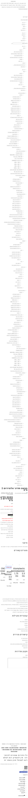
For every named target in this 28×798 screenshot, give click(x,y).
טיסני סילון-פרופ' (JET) (15, 113)
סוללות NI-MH (19, 211)
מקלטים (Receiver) (18, 226)
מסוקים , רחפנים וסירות (20, 175)
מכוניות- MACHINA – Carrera (16, 155)
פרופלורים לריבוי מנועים (15, 186)
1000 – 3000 (17, 162)
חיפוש (26, 43)
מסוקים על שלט (6, 749)
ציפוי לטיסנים (19, 123)
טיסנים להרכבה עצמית (15, 108)
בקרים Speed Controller (15, 246)
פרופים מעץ (14, 134)
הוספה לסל (10, 514)
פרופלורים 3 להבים (16, 147)
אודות (24, 28)
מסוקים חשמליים (16, 179)
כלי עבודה (20, 276)
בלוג (11, 749)
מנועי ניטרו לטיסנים (16, 252)
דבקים (21, 274)
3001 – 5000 (17, 164)
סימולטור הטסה (19, 239)
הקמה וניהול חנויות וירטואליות (6, 764)
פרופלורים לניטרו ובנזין (15, 140)
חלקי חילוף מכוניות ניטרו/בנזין (16, 173)
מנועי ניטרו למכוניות (16, 254)
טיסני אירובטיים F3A (15, 112)
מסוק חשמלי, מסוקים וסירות (16, 53)
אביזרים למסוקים (16, 181)
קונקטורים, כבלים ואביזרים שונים (15, 216)
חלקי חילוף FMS (13, 104)
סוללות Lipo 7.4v (16, 201)
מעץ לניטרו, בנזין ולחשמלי (12, 145)
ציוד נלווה (20, 61)
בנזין (21, 261)
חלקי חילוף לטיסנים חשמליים (16, 117)
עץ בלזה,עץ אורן (19, 269)
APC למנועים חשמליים (12, 132)
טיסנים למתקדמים (16, 106)
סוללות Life (20, 196)
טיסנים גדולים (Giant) (15, 110)
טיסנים (20, 50)
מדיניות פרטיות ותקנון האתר (19, 65)
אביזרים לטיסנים (18, 121)
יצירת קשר (23, 30)
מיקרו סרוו (18, 235)
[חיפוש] (11, 43)
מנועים (21, 59)
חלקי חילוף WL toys (18, 171)
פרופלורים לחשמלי (16, 130)
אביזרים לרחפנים (16, 188)
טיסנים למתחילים (16, 97)
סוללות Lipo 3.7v (16, 199)
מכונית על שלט (14, 751)
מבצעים (23, 24)
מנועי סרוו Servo (19, 229)
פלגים (18, 259)
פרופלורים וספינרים (18, 128)
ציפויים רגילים (17, 125)
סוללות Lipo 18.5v (16, 207)
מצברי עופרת (19, 213)
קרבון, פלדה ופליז (18, 272)
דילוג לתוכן (25, 770)
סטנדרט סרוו (17, 231)
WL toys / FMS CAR (18, 156)
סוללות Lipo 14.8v (16, 205)
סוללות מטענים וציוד (18, 55)
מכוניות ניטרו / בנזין (18, 158)
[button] (23, 772)
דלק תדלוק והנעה (18, 278)
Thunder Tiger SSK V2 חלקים (16, 169)
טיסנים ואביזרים (21, 93)
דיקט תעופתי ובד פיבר (17, 271)
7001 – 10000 (17, 168)
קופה (24, 26)
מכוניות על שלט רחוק (18, 52)
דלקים (18, 280)
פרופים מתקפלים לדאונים (12, 138)
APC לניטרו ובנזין (13, 141)
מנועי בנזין (18, 263)
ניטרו (21, 250)
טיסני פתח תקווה (23, 747)
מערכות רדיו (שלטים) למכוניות (14, 224)
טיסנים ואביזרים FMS (15, 100)
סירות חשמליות (19, 190)
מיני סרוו (18, 233)
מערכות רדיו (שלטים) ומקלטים (16, 57)
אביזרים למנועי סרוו (16, 237)
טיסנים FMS (14, 102)
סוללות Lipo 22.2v (16, 209)
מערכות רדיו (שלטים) (18, 220)
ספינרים (18, 149)
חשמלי (21, 243)
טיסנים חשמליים (16, 98)
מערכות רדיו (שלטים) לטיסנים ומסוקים (12, 222)
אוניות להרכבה (19, 192)
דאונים (18, 115)
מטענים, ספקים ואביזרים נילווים (16, 214)
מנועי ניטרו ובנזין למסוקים (14, 256)
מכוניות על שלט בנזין (13, 747)
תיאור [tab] (24, 539)
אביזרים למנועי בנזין (16, 265)
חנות (24, 48)
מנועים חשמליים (16, 244)
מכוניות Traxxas (19, 153)
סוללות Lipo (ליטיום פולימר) (16, 198)
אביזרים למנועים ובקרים (15, 248)
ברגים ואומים (19, 287)
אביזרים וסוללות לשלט (17, 228)
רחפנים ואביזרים (19, 183)
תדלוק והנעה (17, 286)
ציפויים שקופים (16, 126)
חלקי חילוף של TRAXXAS (17, 160)
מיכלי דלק (18, 282)
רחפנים (18, 184)
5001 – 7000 (17, 166)
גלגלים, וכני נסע (19, 119)
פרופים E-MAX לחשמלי (12, 136)
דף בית (23, 22)
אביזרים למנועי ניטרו (16, 257)
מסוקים (20, 177)
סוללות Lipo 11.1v (16, 203)
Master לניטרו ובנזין (13, 143)
